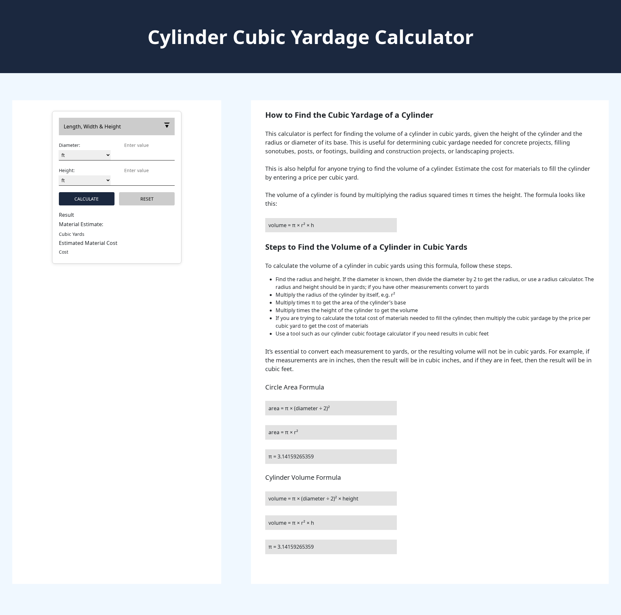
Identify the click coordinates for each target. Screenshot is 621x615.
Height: (67, 170)
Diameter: (69, 145)
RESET (147, 199)
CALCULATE (86, 199)
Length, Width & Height (92, 126)
